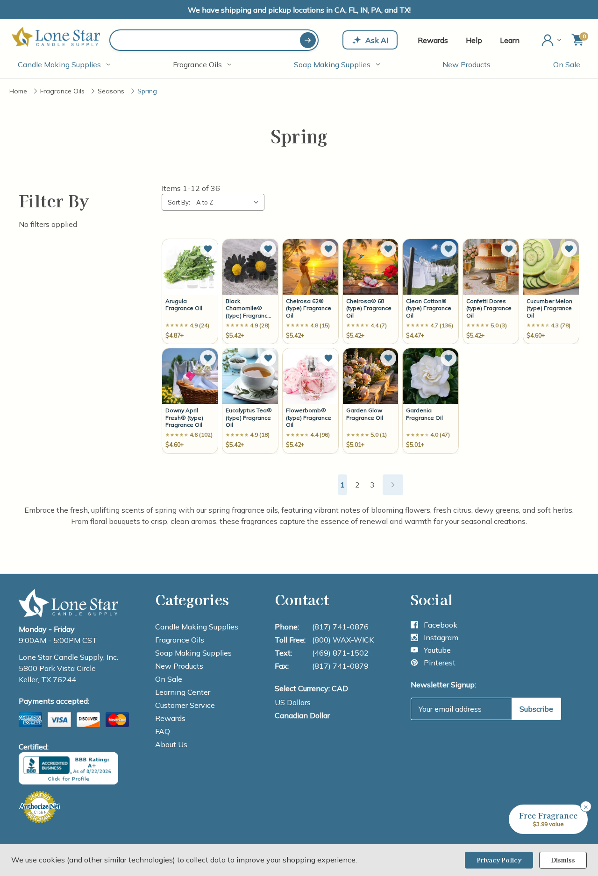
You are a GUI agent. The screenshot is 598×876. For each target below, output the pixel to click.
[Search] (308, 40)
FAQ (162, 731)
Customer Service (185, 705)
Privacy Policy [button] (499, 859)
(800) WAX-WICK (343, 639)
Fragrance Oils (197, 64)
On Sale (566, 64)
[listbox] (229, 202)
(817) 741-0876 (340, 626)
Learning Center (182, 692)
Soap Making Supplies (332, 64)
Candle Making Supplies (59, 64)
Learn (510, 40)
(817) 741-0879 (340, 666)
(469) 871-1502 (340, 652)
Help (474, 40)
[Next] (393, 484)
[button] (208, 249)
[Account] (552, 40)
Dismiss (563, 859)
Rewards (433, 40)
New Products (466, 64)
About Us (171, 744)
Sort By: (179, 202)
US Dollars (293, 702)
